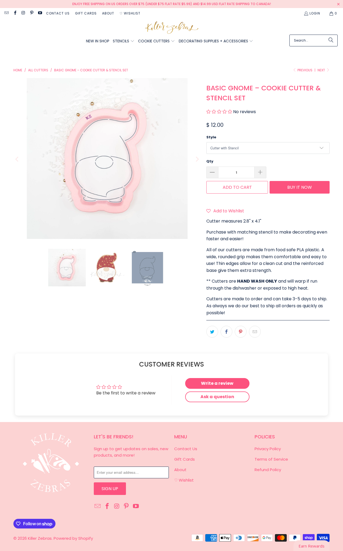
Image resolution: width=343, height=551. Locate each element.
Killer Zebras (40, 538)
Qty (209, 161)
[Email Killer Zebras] (6, 13)
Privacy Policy (268, 449)
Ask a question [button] (217, 397)
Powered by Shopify (73, 538)
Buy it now (299, 187)
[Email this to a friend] (255, 332)
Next (322, 70)
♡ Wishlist (130, 13)
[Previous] (17, 159)
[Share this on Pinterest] (241, 332)
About (108, 13)
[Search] (331, 40)
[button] (124, 41)
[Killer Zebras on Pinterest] (31, 13)
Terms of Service (271, 459)
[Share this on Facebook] (226, 332)
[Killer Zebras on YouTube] (40, 13)
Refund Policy (268, 469)
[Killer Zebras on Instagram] (23, 13)
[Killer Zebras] (171, 28)
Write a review (217, 383)
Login (315, 13)
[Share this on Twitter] (212, 332)
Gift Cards (86, 13)
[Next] (197, 159)
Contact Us (58, 13)
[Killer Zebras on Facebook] (14, 13)
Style (211, 137)
